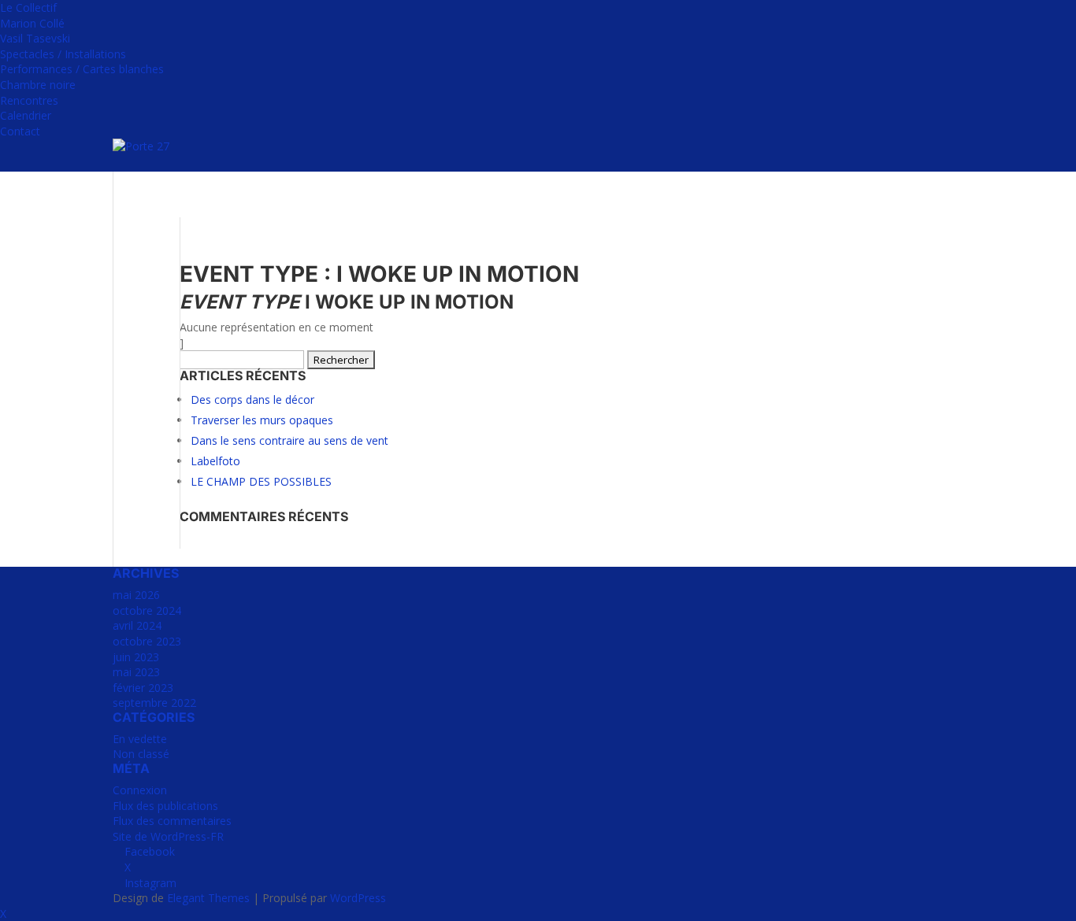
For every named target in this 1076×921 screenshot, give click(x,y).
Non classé (141, 753)
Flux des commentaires (172, 820)
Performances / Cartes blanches (82, 68)
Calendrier (25, 115)
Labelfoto (215, 460)
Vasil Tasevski (35, 38)
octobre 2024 (147, 610)
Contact (20, 131)
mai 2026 (136, 594)
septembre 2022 (154, 702)
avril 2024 (137, 625)
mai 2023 (136, 671)
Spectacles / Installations (63, 53)
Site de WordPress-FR (168, 836)
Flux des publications (165, 805)
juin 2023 (136, 656)
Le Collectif (28, 7)
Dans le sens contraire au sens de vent (289, 440)
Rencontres (29, 100)
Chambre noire (38, 84)
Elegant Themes (208, 897)
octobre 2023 (147, 641)
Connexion (140, 789)
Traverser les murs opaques (262, 419)
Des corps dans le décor (252, 399)
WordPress (358, 897)
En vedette (140, 738)
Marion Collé (32, 23)
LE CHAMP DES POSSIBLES (261, 481)
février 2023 (143, 687)
